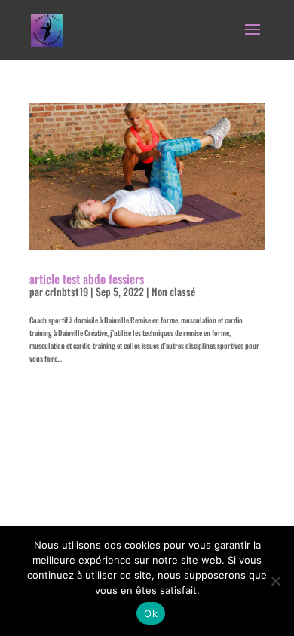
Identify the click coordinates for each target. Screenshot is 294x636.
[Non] (275, 581)
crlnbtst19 (66, 291)
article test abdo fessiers (86, 279)
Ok (151, 613)
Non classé (173, 291)
